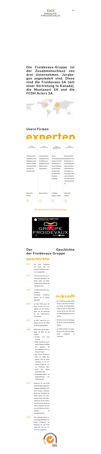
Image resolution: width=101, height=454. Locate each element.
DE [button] (73, 10)
